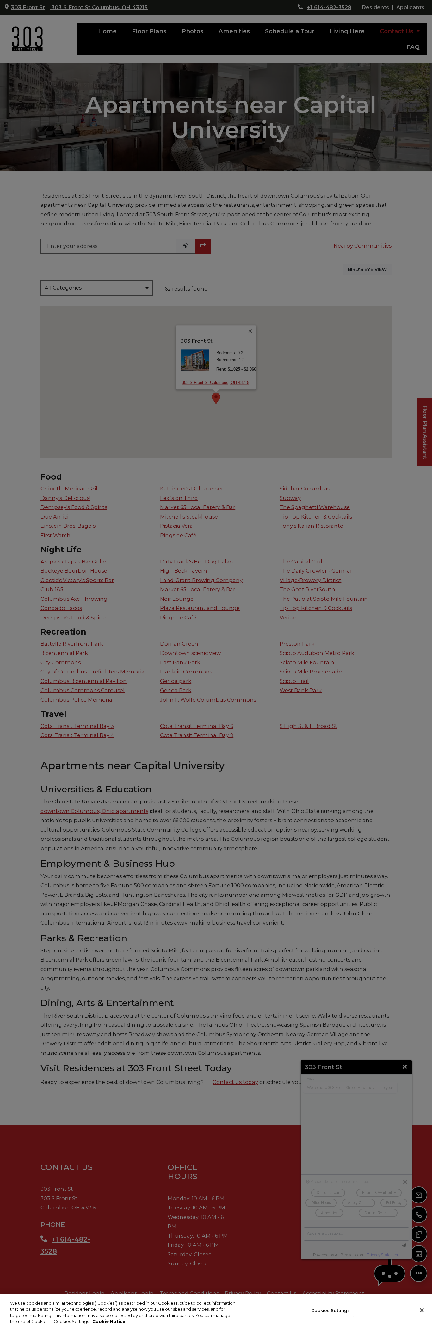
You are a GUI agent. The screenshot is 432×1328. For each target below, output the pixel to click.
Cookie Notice (108, 1321)
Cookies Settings (330, 1310)
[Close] (422, 1310)
